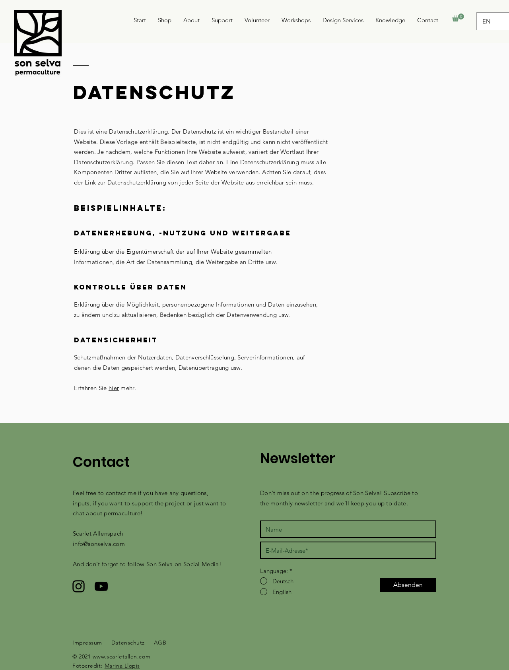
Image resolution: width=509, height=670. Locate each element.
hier (114, 388)
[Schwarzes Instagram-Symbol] (78, 586)
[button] (458, 17)
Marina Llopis (122, 665)
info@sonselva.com (99, 544)
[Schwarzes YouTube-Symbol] (101, 586)
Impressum (87, 642)
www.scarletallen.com (121, 656)
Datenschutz (128, 642)
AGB (160, 642)
